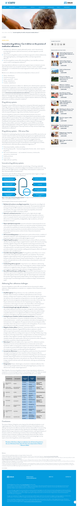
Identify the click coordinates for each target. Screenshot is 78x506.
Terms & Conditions (25, 484)
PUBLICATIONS (66, 7)
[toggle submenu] (15, 7)
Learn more (64, 57)
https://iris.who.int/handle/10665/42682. (51, 456)
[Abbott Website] (10, 478)
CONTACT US (68, 476)
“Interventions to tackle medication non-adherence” (17, 92)
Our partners (42, 7)
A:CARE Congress (22, 7)
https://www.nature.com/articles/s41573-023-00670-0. (12, 458)
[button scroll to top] (75, 502)
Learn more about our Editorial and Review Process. (33, 501)
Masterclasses (51, 7)
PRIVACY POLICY (29, 476)
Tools (58, 7)
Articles (32, 7)
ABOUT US (51, 476)
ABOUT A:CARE (12, 7)
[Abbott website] (68, 3)
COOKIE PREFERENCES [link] (31, 478)
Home (4, 7)
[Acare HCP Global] (10, 3)
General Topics (10, 32)
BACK (4, 37)
